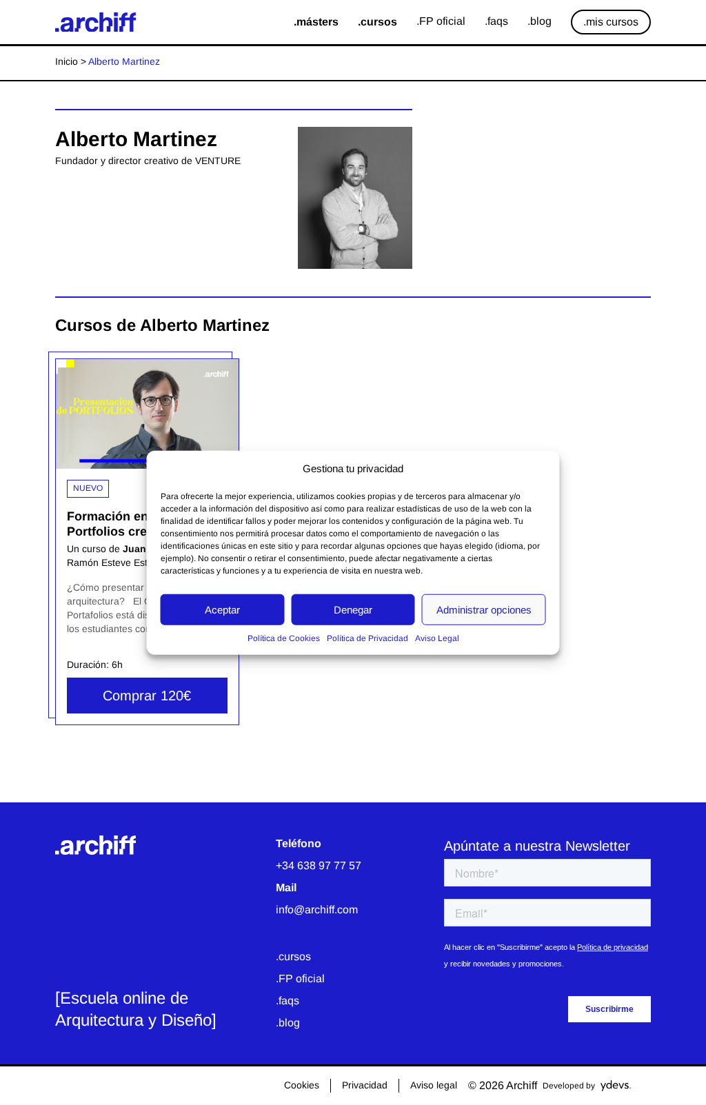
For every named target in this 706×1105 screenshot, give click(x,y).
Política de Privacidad (367, 638)
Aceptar (222, 609)
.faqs (287, 1000)
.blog (288, 1022)
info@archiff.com (317, 909)
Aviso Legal (437, 638)
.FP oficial (300, 978)
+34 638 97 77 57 (318, 865)
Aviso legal (433, 1085)
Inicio (66, 61)
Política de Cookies (284, 638)
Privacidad (364, 1085)
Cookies (301, 1085)
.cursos (293, 956)
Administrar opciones (484, 609)
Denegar (353, 609)
